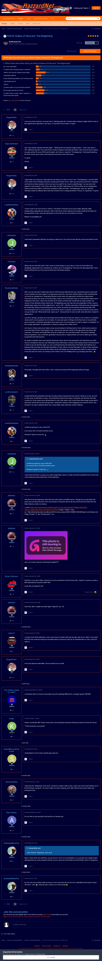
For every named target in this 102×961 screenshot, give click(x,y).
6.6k (12, 306)
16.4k (12, 135)
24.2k (12, 253)
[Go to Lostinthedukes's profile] (11, 212)
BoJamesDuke (11, 288)
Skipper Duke (89, 592)
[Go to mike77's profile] (11, 641)
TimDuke (11, 262)
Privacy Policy (46, 946)
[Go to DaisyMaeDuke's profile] (11, 373)
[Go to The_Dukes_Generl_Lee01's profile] (11, 700)
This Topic (90, 18)
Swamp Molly (11, 782)
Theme (36, 946)
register (16, 100)
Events (20, 23)
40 (13, 861)
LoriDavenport (11, 392)
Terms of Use (29, 954)
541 (12, 710)
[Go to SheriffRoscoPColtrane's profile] (11, 759)
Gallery (12, 23)
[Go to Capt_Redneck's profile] (11, 151)
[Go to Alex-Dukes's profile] (11, 820)
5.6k (12, 383)
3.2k (12, 594)
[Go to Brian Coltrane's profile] (11, 584)
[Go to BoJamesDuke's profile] (11, 295)
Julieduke (11, 235)
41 (12, 223)
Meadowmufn (16, 42)
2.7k (12, 410)
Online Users (37, 23)
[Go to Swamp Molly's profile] (11, 789)
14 (12, 651)
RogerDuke (11, 117)
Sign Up (96, 8)
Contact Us (56, 946)
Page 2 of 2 (22, 110)
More (52, 18)
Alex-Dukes (11, 812)
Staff (27, 23)
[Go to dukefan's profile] (11, 503)
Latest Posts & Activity (41, 18)
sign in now (47, 914)
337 (12, 830)
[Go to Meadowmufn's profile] (5, 43)
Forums (20, 18)
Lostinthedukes (11, 205)
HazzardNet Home (9, 18)
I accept (52, 957)
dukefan (11, 495)
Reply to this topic (90, 51)
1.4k (12, 162)
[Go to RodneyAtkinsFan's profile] (11, 850)
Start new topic (71, 51)
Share (80, 43)
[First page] (4, 110)
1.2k (12, 513)
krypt (11, 718)
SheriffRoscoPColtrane (11, 750)
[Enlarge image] (94, 351)
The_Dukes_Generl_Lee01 (11, 691)
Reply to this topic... (20, 924)
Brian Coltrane (11, 576)
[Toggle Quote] (27, 459)
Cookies (65, 946)
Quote (31, 129)
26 (13, 800)
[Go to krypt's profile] (11, 726)
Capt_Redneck (11, 144)
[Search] (98, 18)
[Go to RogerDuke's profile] (11, 125)
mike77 (11, 633)
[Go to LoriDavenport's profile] (11, 399)
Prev (8, 110)
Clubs (28, 18)
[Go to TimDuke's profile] (11, 269)
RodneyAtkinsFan (11, 843)
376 (12, 279)
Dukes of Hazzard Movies (28, 44)
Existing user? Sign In (81, 8)
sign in (10, 100)
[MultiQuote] (26, 129)
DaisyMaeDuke (11, 366)
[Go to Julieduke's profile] (11, 243)
